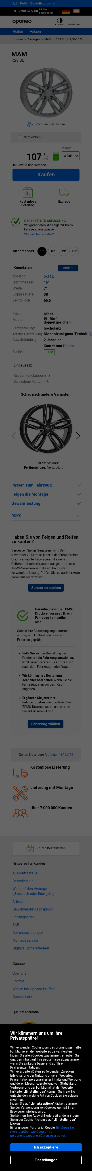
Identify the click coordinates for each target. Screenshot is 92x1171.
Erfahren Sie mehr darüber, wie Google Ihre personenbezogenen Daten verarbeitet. (42, 1131)
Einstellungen (46, 1160)
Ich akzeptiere (46, 1147)
